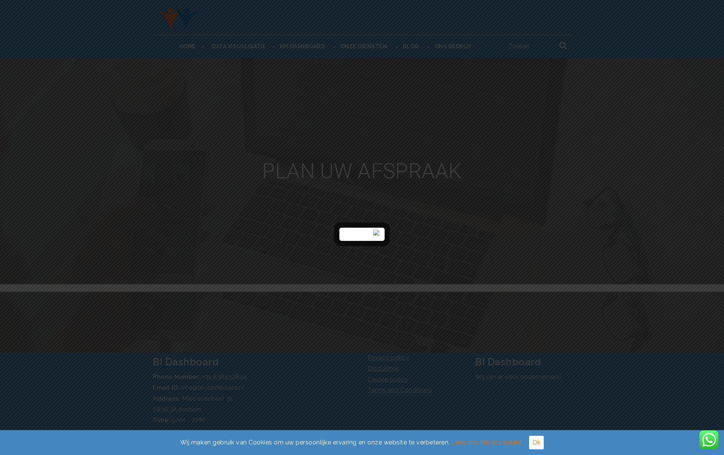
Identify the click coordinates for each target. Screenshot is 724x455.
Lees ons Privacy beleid (486, 442)
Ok (536, 442)
